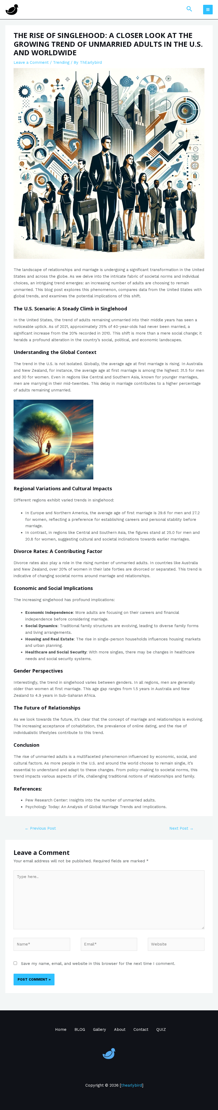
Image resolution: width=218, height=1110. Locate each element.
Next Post (181, 828)
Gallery (99, 1029)
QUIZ (161, 1029)
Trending (61, 62)
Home (60, 1029)
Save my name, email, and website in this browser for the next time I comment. (98, 963)
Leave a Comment (31, 62)
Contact (140, 1029)
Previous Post (40, 828)
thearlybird (131, 1085)
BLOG (79, 1029)
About (119, 1029)
